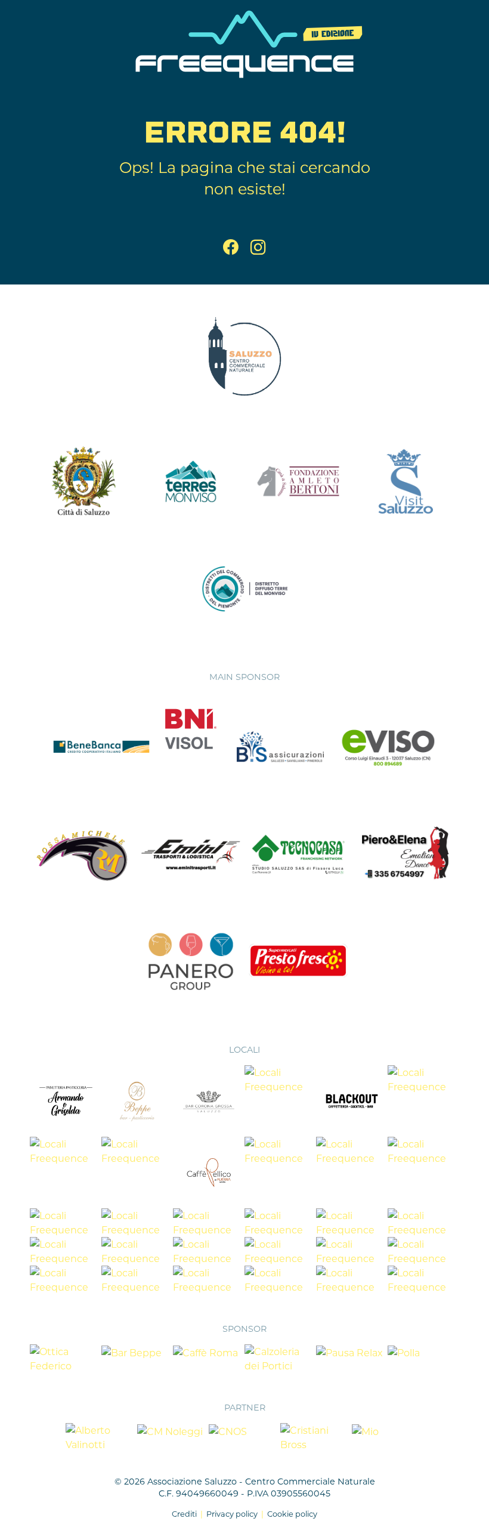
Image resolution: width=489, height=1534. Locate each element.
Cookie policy (292, 1513)
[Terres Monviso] (190, 480)
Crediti (184, 1513)
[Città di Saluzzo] (83, 480)
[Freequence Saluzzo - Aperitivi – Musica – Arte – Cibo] (244, 42)
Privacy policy (232, 1513)
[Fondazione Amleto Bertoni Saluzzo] (298, 480)
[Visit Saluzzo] (405, 480)
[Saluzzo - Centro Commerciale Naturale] (244, 356)
